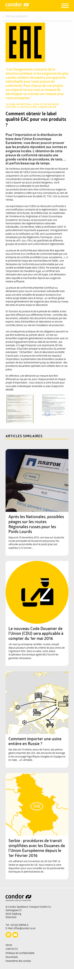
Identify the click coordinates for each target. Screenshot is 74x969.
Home (9, 945)
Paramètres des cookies (18, 961)
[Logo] (37, 899)
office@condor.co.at (24, 928)
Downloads (12, 957)
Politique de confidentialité (20, 953)
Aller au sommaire (16, 16)
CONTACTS (12, 949)
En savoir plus (35, 456)
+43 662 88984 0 (19, 925)
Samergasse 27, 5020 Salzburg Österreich (14, 914)
